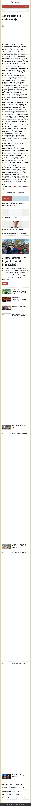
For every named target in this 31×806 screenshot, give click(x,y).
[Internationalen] (15, 2)
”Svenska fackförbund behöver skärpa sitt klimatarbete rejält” (19, 292)
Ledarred (10, 23)
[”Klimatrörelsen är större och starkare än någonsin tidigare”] (6, 300)
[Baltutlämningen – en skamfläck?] (6, 539)
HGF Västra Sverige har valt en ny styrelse (19, 426)
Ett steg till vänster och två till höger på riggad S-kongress (19, 315)
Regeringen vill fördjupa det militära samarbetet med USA (13, 204)
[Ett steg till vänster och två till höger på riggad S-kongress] (6, 420)
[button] (3, 186)
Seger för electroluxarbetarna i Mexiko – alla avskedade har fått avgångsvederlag (19, 546)
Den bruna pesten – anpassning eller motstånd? (13, 788)
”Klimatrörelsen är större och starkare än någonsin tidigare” (19, 300)
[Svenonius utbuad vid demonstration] (6, 309)
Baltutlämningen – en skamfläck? (19, 433)
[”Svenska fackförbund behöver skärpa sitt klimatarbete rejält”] (6, 293)
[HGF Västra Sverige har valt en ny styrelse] (6, 428)
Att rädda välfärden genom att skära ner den (19, 553)
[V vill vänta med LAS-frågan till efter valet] (6, 778)
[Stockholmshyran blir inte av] (6, 770)
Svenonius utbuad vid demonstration (20, 306)
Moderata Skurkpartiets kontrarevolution (11, 791)
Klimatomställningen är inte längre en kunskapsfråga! (14, 798)
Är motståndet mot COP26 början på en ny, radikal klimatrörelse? (14, 261)
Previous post (11, 192)
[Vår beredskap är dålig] (15, 215)
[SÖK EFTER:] (15, 9)
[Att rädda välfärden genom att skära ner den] (6, 659)
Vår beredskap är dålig (9, 217)
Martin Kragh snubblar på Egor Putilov (14, 233)
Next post (21, 192)
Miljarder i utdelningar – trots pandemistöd (12, 794)
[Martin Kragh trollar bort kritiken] (15, 227)
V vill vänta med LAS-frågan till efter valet (19, 775)
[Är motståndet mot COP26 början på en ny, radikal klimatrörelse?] (15, 253)
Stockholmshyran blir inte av (18, 664)
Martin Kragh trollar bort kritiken (12, 229)
